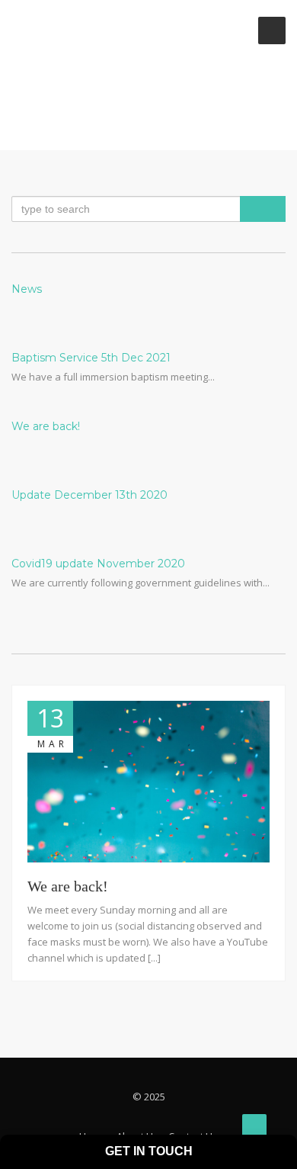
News (26, 289)
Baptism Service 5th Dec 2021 (91, 358)
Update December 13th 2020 (89, 495)
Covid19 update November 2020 (98, 563)
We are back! (45, 426)
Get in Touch (149, 1151)
